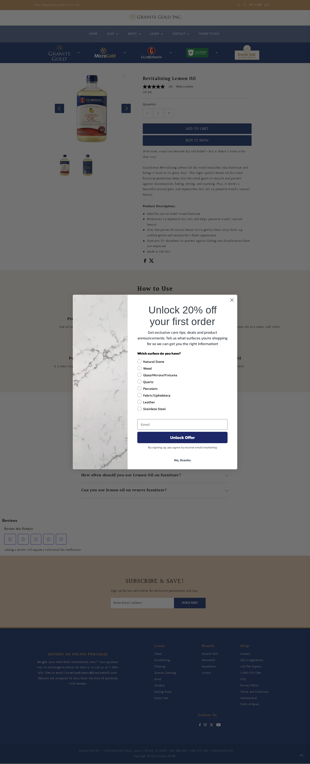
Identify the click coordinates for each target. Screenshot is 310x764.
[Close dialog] (232, 300)
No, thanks (182, 460)
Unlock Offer (182, 437)
